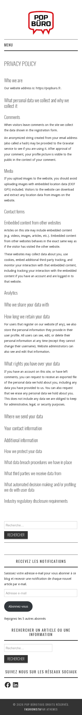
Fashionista (32, 709)
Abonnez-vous (18, 606)
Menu (8, 45)
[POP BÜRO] (41, 21)
